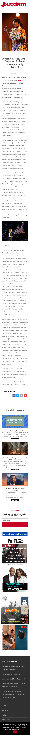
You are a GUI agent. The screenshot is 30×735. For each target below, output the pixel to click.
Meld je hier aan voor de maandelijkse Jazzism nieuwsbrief (15, 515)
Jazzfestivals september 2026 (15, 431)
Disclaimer (5, 710)
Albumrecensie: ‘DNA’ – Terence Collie (14, 679)
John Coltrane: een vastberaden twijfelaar (15, 489)
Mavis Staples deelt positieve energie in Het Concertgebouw (15, 459)
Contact (4, 705)
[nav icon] (28, 4)
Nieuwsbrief (6, 720)
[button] (14, 395)
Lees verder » (15, 438)
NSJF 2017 (21, 80)
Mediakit (4, 715)
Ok (15, 732)
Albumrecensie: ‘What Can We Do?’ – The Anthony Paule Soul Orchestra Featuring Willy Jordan (14, 694)
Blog (19, 73)
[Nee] (28, 728)
